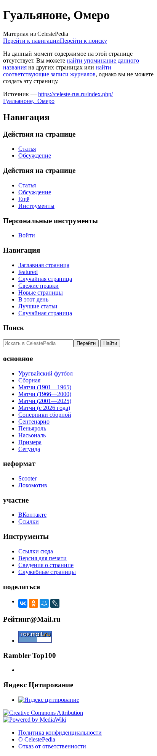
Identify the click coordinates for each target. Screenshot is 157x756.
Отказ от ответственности (52, 746)
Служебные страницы (47, 572)
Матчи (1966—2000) (44, 394)
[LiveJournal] (54, 603)
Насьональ (32, 435)
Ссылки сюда (35, 551)
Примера (30, 442)
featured (28, 272)
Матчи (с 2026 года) (44, 408)
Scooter (27, 478)
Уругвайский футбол (45, 373)
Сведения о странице (46, 565)
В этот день (33, 299)
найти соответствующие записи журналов (57, 70)
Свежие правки (38, 285)
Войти (26, 235)
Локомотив (32, 485)
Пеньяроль (32, 428)
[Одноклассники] (33, 603)
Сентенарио (34, 421)
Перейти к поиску (83, 40)
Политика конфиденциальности (60, 732)
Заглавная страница (43, 265)
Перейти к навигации (31, 40)
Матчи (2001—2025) (44, 401)
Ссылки (28, 521)
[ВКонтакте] (22, 603)
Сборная (29, 380)
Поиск (13, 328)
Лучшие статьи (38, 306)
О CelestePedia (36, 739)
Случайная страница (45, 279)
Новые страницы (40, 292)
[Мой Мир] (44, 603)
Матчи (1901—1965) (44, 387)
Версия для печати (42, 558)
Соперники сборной (44, 414)
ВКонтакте (32, 514)
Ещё (23, 199)
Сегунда (29, 449)
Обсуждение (34, 155)
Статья (27, 148)
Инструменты (36, 206)
